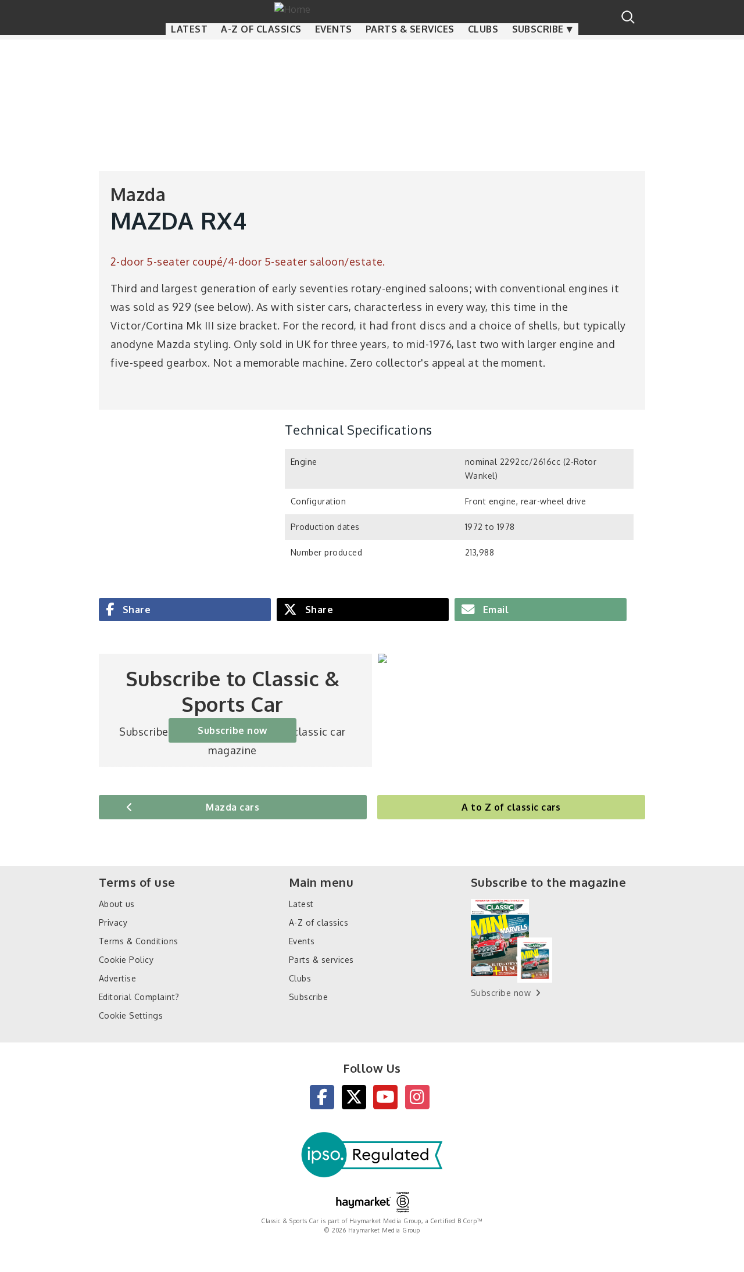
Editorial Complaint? (139, 997)
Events (333, 29)
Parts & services (410, 29)
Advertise (117, 978)
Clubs (483, 29)
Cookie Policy (126, 960)
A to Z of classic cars (511, 807)
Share (135, 609)
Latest (189, 29)
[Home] (372, 8)
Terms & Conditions (138, 941)
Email (494, 609)
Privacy (113, 922)
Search (628, 17)
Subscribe (538, 29)
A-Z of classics (261, 29)
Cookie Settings (131, 1015)
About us (117, 904)
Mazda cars (232, 807)
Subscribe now (232, 730)
